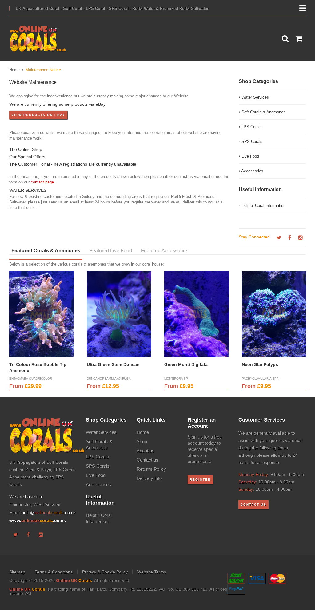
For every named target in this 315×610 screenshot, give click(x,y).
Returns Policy (151, 469)
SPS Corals (251, 141)
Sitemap (17, 572)
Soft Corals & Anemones (262, 112)
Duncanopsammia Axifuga (109, 378)
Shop (142, 441)
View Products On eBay (38, 114)
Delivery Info (149, 478)
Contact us (147, 459)
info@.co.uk (49, 512)
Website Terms (151, 572)
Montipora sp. (176, 378)
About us (145, 450)
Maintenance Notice (43, 70)
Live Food (249, 156)
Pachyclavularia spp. (260, 378)
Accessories (251, 171)
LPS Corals (251, 126)
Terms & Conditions (54, 572)
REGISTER (200, 479)
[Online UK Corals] (38, 39)
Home (14, 70)
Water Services (254, 97)
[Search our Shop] (285, 39)
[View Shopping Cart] (299, 39)
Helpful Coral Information (262, 205)
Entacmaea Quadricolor (30, 378)
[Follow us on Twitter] (278, 237)
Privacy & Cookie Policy (105, 572)
